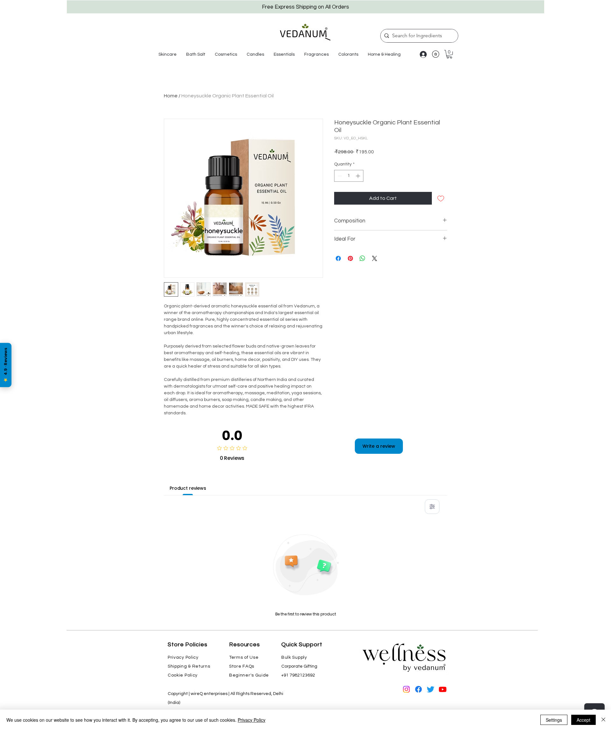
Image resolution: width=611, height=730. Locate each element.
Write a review (378, 446)
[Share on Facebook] (338, 258)
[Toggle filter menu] (432, 506)
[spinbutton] (349, 175)
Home (171, 95)
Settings (554, 720)
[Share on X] (374, 258)
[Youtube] (442, 689)
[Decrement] (339, 175)
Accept (583, 720)
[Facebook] (418, 689)
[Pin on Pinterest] (350, 258)
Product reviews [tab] (188, 488)
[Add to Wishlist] (440, 198)
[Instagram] (406, 689)
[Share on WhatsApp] (362, 258)
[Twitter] (430, 689)
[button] (167, 54)
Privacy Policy (251, 720)
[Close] (603, 720)
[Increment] (358, 175)
